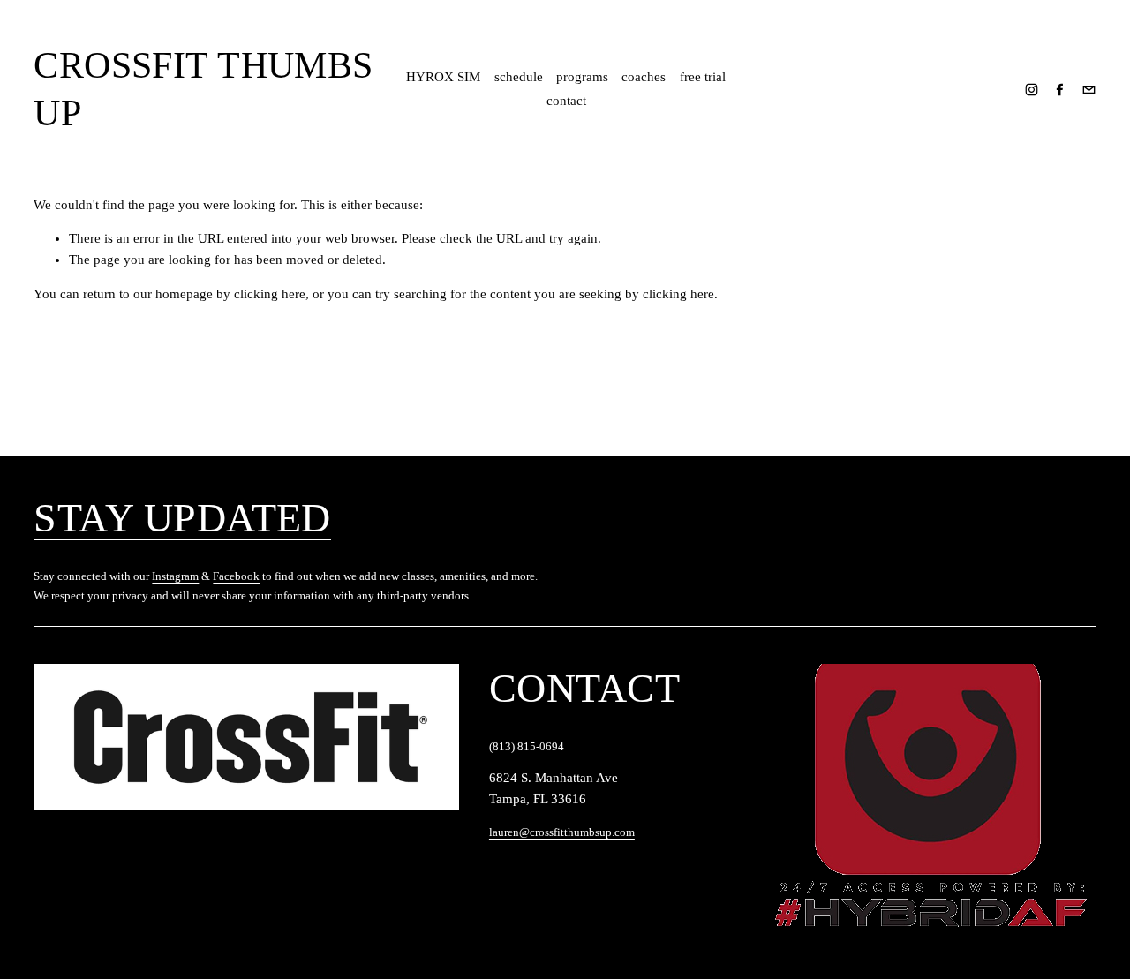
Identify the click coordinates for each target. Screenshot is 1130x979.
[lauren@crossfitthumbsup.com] (1088, 89)
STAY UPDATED (182, 517)
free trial (703, 77)
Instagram (175, 576)
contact (566, 101)
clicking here (269, 294)
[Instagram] (1031, 89)
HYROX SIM (443, 77)
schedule (518, 77)
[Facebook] (1059, 89)
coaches (644, 77)
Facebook (236, 576)
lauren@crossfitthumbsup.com (562, 832)
